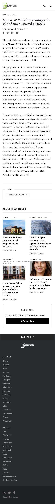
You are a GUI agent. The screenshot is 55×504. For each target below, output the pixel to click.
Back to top (27, 337)
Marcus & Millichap (18, 195)
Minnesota (7, 387)
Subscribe (27, 321)
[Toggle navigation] (51, 6)
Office (5, 465)
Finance (6, 439)
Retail (13, 217)
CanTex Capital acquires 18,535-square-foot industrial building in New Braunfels (41, 243)
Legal (5, 454)
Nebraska (7, 402)
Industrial (42, 217)
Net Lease (7, 461)
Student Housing (10, 480)
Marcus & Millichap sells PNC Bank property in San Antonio (12, 242)
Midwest (7, 15)
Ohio (5, 406)
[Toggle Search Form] (44, 5)
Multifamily (7, 457)
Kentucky (7, 376)
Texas (5, 217)
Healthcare (7, 442)
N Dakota (6, 394)
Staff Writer (8, 29)
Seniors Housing (9, 476)
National (6, 398)
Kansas (6, 372)
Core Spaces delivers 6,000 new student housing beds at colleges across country (13, 289)
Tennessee (7, 413)
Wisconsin (18, 261)
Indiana (33, 259)
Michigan (7, 259)
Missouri (6, 391)
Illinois (5, 361)
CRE (15, 15)
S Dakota (6, 409)
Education (7, 435)
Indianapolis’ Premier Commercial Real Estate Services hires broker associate (41, 284)
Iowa (5, 368)
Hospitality (7, 446)
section (6, 472)
